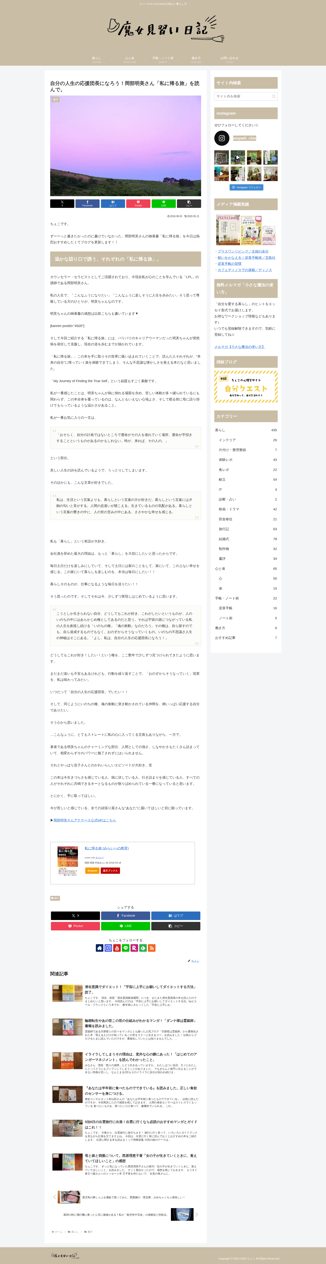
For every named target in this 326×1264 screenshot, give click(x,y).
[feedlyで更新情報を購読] (143, 948)
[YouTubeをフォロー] (117, 948)
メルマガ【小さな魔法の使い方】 (239, 347)
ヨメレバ (99, 858)
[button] (189, 203)
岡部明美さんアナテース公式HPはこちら (85, 820)
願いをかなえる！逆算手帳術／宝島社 (246, 258)
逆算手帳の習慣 (229, 264)
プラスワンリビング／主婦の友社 (243, 251)
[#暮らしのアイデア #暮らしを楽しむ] (238, 157)
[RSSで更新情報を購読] (151, 948)
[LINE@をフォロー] (125, 948)
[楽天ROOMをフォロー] (134, 948)
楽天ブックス (110, 870)
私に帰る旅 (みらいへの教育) (107, 848)
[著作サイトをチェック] (99, 948)
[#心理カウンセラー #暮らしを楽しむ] (221, 174)
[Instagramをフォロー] (108, 948)
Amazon (92, 870)
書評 (56, 898)
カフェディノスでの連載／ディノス (245, 270)
